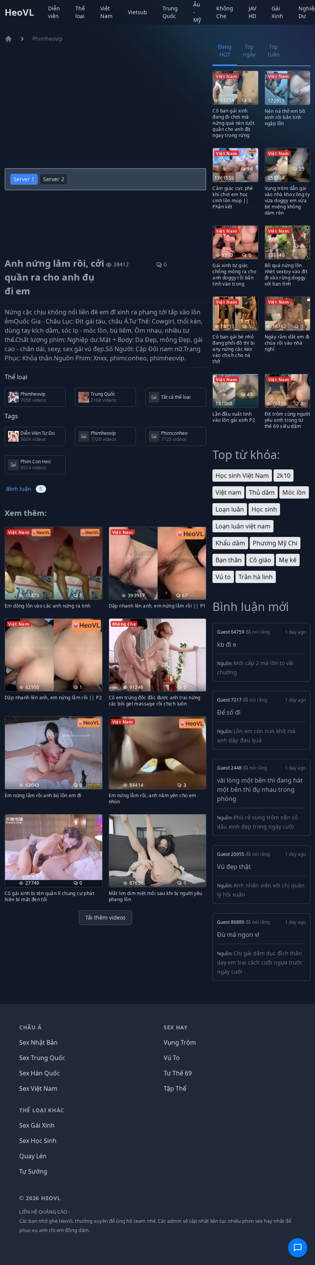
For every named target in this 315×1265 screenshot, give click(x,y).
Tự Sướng (33, 1171)
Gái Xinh (277, 12)
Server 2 (53, 179)
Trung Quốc (170, 12)
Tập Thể (175, 1088)
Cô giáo (260, 560)
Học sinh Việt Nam (242, 475)
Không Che (224, 12)
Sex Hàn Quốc (39, 1073)
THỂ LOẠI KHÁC (41, 1110)
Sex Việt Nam (38, 1088)
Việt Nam (106, 12)
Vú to (223, 577)
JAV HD (252, 12)
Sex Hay (176, 1027)
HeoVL (19, 12)
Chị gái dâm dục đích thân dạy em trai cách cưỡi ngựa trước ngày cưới (260, 962)
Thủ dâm (262, 492)
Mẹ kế (288, 560)
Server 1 (24, 179)
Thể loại (80, 12)
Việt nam (228, 492)
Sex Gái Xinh (37, 1125)
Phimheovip (47, 38)
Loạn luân (230, 509)
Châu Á (30, 1027)
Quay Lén (32, 1156)
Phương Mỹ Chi (275, 543)
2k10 (283, 475)
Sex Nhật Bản (38, 1042)
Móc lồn (294, 492)
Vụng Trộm (180, 1042)
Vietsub (137, 12)
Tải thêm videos (105, 917)
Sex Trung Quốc (42, 1058)
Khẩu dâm (230, 543)
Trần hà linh (256, 577)
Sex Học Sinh (37, 1140)
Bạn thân (229, 560)
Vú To (172, 1058)
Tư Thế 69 (178, 1073)
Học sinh (264, 509)
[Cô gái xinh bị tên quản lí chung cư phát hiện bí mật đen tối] (53, 847)
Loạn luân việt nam (243, 526)
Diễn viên (54, 12)
